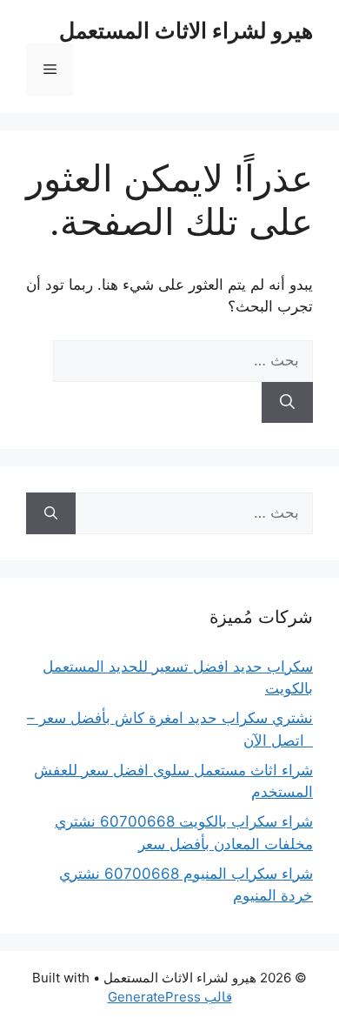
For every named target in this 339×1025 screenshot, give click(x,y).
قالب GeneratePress (170, 996)
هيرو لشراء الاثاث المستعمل (186, 30)
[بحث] (287, 403)
